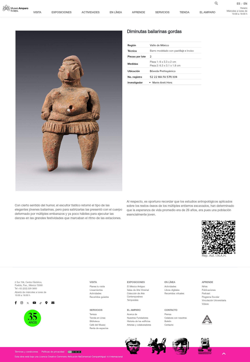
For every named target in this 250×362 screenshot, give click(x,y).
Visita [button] (37, 12)
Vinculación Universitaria (214, 301)
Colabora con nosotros (175, 318)
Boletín (167, 322)
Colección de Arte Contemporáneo (136, 295)
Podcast (206, 294)
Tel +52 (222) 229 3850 (26, 289)
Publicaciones (209, 290)
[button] (216, 3)
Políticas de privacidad (52, 352)
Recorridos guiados (99, 297)
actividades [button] (90, 12)
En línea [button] (116, 12)
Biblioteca (94, 322)
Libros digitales (172, 290)
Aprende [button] (138, 12)
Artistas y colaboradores (139, 325)
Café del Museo (97, 325)
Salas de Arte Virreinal (138, 290)
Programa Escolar (210, 297)
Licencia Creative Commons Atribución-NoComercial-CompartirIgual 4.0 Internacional (81, 357)
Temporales (132, 300)
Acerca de (132, 315)
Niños (204, 287)
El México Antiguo (136, 287)
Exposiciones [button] (61, 12)
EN (245, 4)
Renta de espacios (99, 328)
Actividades (95, 294)
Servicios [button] (162, 12)
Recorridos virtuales (174, 294)
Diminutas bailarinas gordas (154, 32)
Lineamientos (96, 290)
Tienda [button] (184, 12)
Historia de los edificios (138, 322)
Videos (205, 304)
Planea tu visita (97, 287)
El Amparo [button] (207, 12)
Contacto (168, 325)
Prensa (167, 315)
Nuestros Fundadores (137, 318)
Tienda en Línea (97, 318)
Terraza (93, 315)
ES (238, 4)
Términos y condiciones (26, 352)
